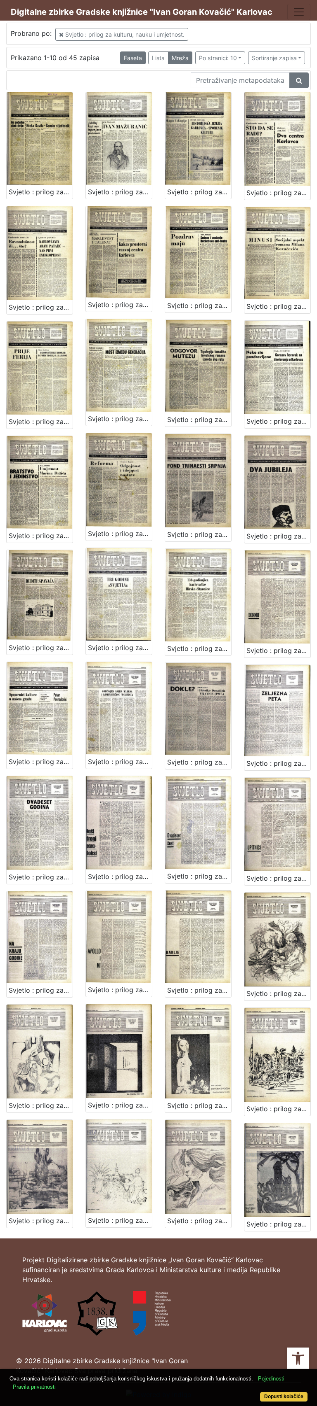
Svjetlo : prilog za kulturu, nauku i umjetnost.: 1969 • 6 (120, 1105)
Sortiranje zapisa (274, 57)
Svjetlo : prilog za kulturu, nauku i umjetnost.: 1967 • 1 (199, 419)
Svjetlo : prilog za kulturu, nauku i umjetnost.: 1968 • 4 (120, 762)
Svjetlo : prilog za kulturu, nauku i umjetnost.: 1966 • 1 (278, 193)
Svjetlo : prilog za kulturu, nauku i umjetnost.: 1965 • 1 (41, 192)
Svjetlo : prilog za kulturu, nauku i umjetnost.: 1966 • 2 (41, 307)
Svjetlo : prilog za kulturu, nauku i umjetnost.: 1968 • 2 (199, 648)
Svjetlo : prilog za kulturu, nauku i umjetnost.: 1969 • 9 (41, 1221)
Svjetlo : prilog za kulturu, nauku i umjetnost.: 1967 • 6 (278, 536)
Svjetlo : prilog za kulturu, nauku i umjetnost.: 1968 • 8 (120, 876)
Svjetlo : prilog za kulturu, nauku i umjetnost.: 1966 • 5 (278, 306)
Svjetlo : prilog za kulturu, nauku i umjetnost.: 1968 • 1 (120, 648)
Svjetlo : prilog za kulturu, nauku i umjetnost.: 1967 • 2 (278, 421)
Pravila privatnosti (34, 1387)
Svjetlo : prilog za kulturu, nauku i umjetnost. (124, 34)
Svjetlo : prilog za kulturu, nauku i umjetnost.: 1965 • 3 (199, 192)
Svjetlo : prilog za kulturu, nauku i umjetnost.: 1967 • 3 (41, 536)
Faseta (133, 57)
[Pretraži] (299, 80)
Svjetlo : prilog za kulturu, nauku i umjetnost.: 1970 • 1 (199, 1221)
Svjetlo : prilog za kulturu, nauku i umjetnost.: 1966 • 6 (41, 421)
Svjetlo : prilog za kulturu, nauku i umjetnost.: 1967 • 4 (120, 533)
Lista (158, 57)
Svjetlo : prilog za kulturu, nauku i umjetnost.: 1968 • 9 (199, 876)
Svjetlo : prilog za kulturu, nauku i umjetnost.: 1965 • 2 (120, 192)
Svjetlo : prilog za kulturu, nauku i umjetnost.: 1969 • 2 (199, 990)
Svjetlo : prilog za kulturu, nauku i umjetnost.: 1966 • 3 (120, 305)
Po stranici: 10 (218, 57)
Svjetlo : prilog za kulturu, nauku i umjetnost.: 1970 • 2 (278, 1224)
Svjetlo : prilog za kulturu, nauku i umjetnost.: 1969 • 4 (278, 993)
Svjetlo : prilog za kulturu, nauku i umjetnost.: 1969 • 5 (41, 1105)
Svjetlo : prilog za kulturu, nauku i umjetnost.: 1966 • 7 (120, 419)
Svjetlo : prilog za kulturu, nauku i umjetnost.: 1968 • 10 (41, 990)
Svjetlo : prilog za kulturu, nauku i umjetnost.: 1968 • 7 (41, 877)
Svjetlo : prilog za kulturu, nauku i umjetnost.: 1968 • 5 (199, 762)
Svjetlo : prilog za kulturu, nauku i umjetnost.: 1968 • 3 (41, 762)
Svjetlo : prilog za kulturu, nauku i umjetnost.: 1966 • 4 (199, 305)
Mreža (180, 57)
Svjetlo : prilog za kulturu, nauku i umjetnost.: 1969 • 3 (278, 650)
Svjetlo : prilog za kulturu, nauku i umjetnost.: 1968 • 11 (278, 878)
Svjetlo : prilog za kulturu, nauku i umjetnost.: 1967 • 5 (199, 534)
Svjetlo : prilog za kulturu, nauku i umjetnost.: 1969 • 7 (199, 1105)
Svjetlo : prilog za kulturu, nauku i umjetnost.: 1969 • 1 (120, 990)
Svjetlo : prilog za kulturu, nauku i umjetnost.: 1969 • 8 (278, 1109)
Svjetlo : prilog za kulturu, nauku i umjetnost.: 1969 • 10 (120, 1220)
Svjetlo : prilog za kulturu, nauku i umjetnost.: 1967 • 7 (41, 648)
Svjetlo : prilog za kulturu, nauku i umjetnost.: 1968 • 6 (278, 763)
